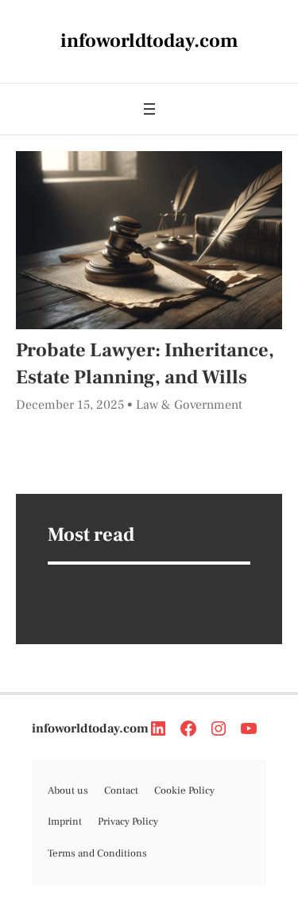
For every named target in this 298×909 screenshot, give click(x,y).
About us (68, 790)
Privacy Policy (128, 821)
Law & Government (189, 405)
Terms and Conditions (97, 853)
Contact (121, 790)
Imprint (65, 821)
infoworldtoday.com (90, 728)
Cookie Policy (184, 790)
